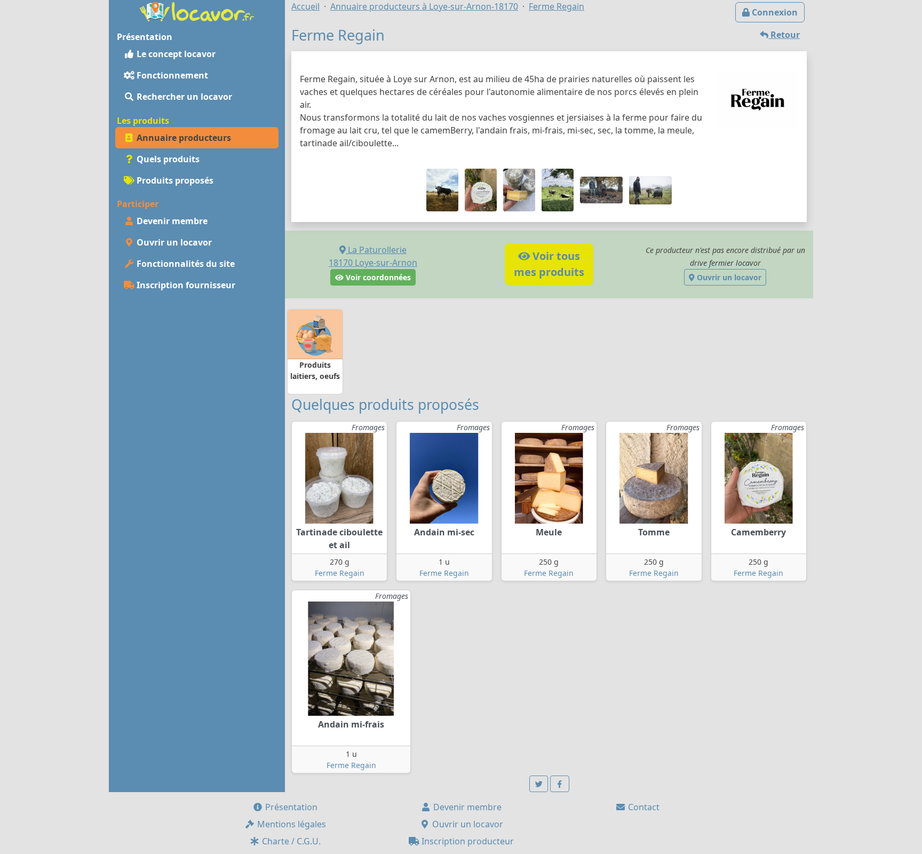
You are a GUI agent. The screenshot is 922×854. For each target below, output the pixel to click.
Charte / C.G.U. (290, 841)
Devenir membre (171, 221)
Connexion (774, 12)
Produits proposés (173, 180)
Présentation (290, 807)
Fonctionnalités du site (184, 264)
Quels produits (167, 159)
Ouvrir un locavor (173, 242)
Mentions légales (290, 824)
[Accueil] (197, 11)
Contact (642, 807)
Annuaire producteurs (182, 138)
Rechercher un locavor (183, 96)
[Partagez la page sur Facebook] (559, 784)
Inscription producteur (466, 841)
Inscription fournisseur (184, 285)
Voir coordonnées (377, 277)
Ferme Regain (339, 573)
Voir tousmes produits (549, 264)
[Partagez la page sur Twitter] (539, 784)
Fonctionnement (171, 75)
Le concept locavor (175, 54)
